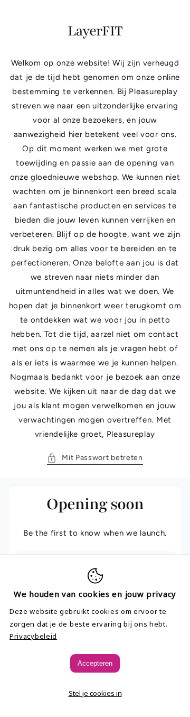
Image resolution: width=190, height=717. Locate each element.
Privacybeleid (33, 636)
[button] (95, 457)
